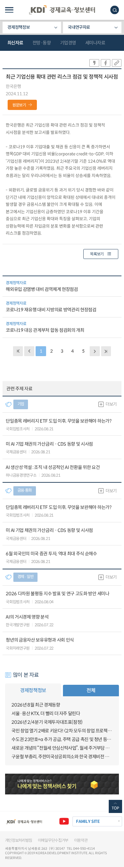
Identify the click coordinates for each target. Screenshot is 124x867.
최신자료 (15, 43)
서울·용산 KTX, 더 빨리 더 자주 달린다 (45, 713)
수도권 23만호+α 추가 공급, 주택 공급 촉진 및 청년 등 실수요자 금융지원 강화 (61, 739)
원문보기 (19, 105)
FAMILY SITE (88, 821)
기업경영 (68, 43)
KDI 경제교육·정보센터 (62, 9)
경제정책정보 (18, 27)
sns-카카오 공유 (94, 63)
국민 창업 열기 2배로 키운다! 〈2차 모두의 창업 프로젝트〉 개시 (61, 731)
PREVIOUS (29, 351)
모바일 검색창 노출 (114, 10)
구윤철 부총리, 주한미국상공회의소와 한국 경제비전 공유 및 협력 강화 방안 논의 (61, 757)
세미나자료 (95, 43)
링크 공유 (116, 63)
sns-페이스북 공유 (105, 63)
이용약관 (81, 840)
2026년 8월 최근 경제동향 (35, 705)
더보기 (111, 404)
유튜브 (64, 821)
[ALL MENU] (9, 10)
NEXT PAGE (106, 351)
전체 (90, 690)
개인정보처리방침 (18, 840)
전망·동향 (41, 43)
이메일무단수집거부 (53, 840)
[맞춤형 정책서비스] (62, 784)
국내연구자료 (79, 27)
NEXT (95, 351)
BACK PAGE (18, 351)
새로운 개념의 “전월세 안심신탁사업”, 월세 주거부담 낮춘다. (61, 748)
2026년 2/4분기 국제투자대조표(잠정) (47, 722)
